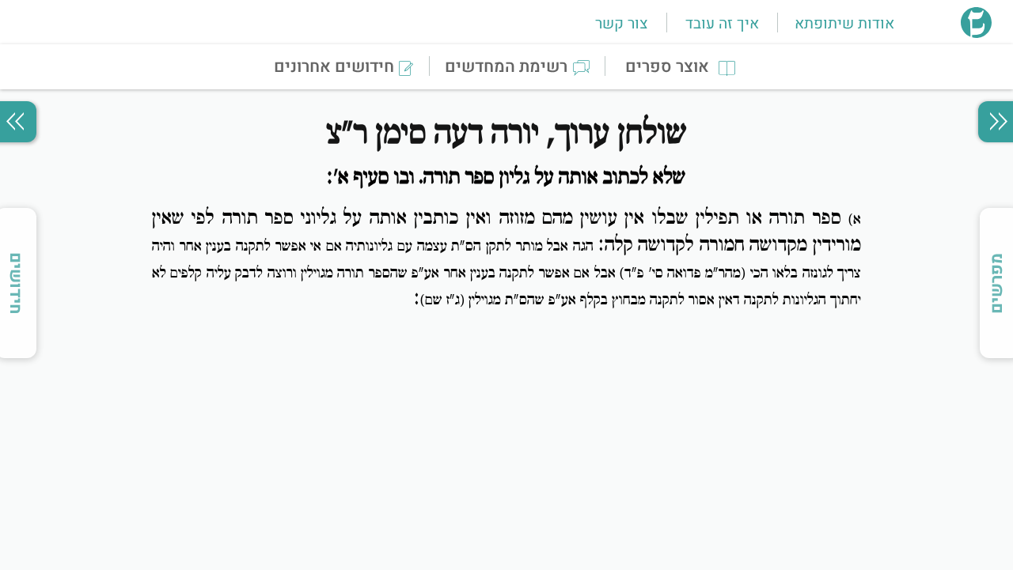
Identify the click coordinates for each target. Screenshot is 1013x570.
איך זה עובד (722, 24)
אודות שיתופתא (844, 24)
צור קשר (621, 24)
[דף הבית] (976, 33)
